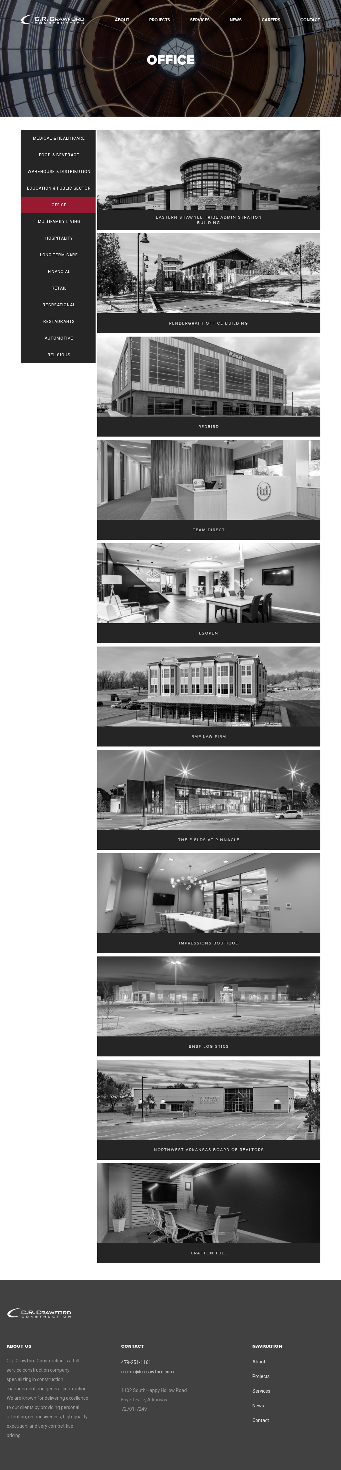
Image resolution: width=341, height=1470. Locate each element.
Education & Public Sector (59, 188)
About (258, 1361)
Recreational (59, 305)
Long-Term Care (59, 255)
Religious (59, 355)
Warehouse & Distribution (59, 171)
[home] (61, 20)
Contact (260, 1420)
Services (261, 1391)
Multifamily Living (59, 221)
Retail (59, 288)
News (258, 1405)
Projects (261, 1376)
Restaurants (59, 321)
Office (59, 205)
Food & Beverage (59, 155)
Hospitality (59, 238)
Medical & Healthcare (59, 138)
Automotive (59, 338)
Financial (59, 271)
